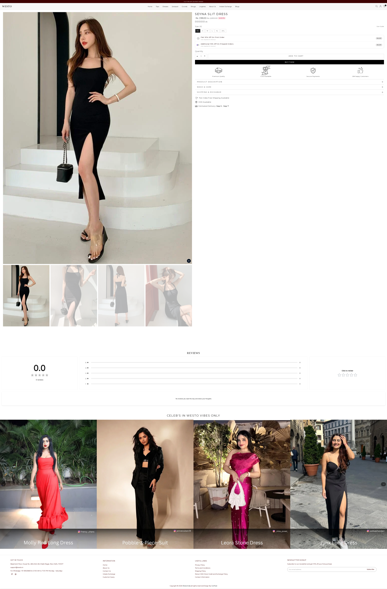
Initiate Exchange (225, 6)
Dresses (165, 6)
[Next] (188, 138)
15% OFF (379, 45)
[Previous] (6, 138)
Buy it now (289, 62)
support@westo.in (16, 567)
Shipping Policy (200, 571)
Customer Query (109, 577)
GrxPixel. (214, 586)
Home (150, 6)
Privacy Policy (200, 565)
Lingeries (202, 6)
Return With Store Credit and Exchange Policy (211, 574)
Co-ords (184, 6)
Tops (157, 6)
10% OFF (379, 38)
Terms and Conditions (202, 568)
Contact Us (107, 571)
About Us (212, 6)
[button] (193, 362)
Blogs (237, 6)
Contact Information (202, 577)
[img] (200, 22)
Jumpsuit (175, 6)
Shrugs (193, 6)
